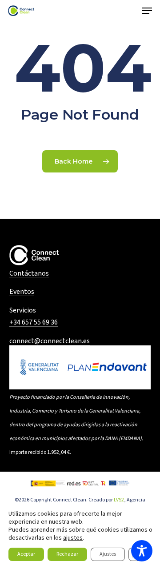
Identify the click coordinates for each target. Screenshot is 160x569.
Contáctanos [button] (29, 274)
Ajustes (108, 554)
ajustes (73, 538)
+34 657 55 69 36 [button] (33, 323)
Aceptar (26, 554)
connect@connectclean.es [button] (49, 341)
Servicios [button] (22, 311)
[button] (147, 10)
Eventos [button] (21, 292)
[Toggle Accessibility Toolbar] (141, 550)
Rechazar (67, 554)
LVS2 (119, 500)
